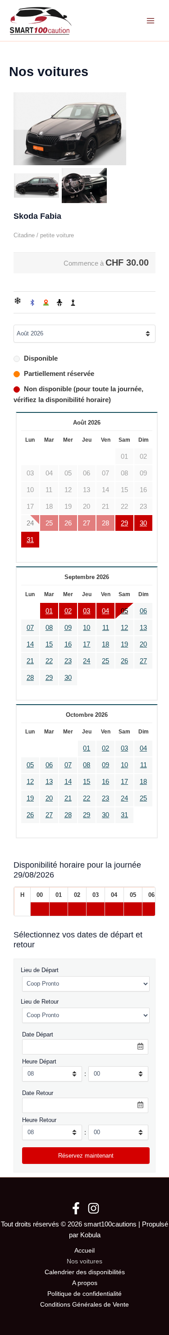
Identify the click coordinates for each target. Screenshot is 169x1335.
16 (68, 644)
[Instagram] (93, 1208)
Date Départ (37, 1034)
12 (124, 627)
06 (143, 611)
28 (30, 677)
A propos (84, 1283)
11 (105, 627)
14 (30, 644)
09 (68, 627)
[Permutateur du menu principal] (150, 20)
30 (143, 523)
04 (105, 611)
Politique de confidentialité (84, 1293)
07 (30, 627)
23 (68, 661)
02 (68, 611)
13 (143, 627)
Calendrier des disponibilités (85, 1272)
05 (124, 611)
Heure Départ (39, 1061)
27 (143, 661)
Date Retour (37, 1093)
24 (86, 661)
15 (49, 644)
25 (105, 661)
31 (30, 539)
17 (86, 644)
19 (124, 644)
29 (124, 523)
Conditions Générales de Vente (84, 1304)
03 (86, 611)
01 (49, 611)
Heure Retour (39, 1120)
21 (30, 661)
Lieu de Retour (40, 1001)
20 (143, 644)
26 (124, 661)
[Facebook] (76, 1208)
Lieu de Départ (40, 970)
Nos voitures (84, 1261)
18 (105, 644)
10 (86, 627)
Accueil (84, 1250)
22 (49, 661)
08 (49, 627)
